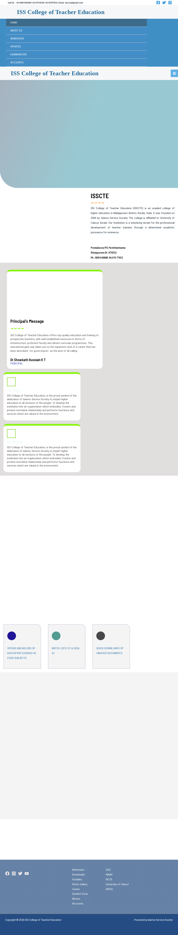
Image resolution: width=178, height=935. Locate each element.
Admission (78, 869)
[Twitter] (164, 3)
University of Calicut (117, 884)
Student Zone (80, 893)
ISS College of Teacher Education (60, 12)
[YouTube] (27, 873)
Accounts (77, 903)
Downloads (103, 644)
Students (58, 644)
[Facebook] (158, 3)
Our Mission (15, 442)
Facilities (77, 879)
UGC (108, 869)
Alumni (76, 898)
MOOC (109, 889)
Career (76, 889)
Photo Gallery (79, 884)
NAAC (109, 874)
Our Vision (14, 390)
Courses (13, 644)
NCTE (109, 879)
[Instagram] (170, 3)
